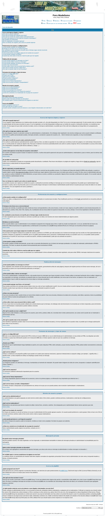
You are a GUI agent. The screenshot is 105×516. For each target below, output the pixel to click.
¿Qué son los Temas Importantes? (12, 81)
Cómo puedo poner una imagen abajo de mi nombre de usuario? (21, 53)
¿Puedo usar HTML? (8, 75)
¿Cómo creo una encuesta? (10, 65)
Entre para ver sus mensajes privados (57, 23)
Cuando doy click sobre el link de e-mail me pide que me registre (21, 56)
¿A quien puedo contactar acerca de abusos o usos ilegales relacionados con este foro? (27, 108)
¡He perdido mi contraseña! (10, 39)
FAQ (44, 20)
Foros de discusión (7, 27)
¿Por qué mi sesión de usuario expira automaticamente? (18, 37)
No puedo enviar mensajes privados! (13, 97)
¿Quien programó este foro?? (11, 105)
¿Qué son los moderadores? (10, 88)
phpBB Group (64, 470)
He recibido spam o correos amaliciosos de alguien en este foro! (20, 100)
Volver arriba (6, 128)
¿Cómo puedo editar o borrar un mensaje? (14, 62)
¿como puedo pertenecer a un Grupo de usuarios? (17, 91)
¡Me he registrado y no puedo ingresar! (13, 41)
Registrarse (78, 20)
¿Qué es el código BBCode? (10, 73)
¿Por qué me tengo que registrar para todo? (15, 35)
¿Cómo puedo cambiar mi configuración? (14, 47)
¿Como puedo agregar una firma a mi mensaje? (16, 63)
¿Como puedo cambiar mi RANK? (12, 54)
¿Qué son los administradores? (11, 87)
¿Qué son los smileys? (9, 76)
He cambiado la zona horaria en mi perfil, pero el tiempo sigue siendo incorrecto (25, 50)
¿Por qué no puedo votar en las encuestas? (15, 69)
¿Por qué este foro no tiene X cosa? (12, 106)
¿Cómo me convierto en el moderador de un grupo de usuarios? (20, 92)
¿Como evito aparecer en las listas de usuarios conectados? (19, 38)
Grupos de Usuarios (67, 20)
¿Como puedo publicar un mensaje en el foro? (16, 60)
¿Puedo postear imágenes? (10, 78)
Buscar (50, 20)
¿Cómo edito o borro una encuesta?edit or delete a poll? (18, 66)
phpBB (49, 513)
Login (71, 23)
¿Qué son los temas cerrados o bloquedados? (15, 82)
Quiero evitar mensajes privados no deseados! (16, 99)
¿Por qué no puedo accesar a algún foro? (14, 67)
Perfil (44, 23)
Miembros (57, 20)
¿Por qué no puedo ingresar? (11, 34)
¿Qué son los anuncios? (9, 79)
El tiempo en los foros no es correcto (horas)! (15, 48)
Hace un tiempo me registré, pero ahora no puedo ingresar (19, 42)
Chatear (79, 23)
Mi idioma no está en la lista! (10, 51)
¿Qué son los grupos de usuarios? (12, 90)
